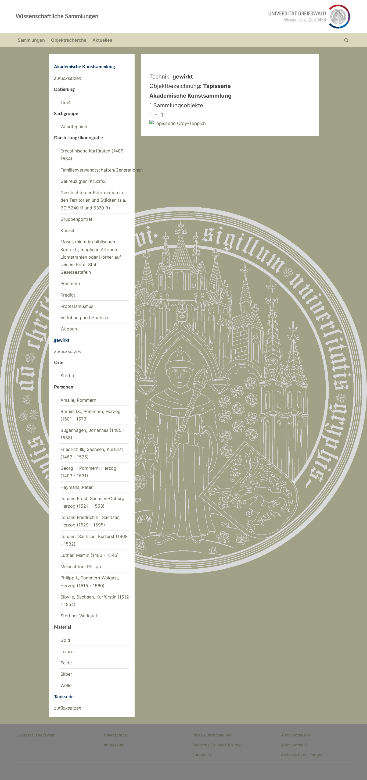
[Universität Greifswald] (254, 17)
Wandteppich (73, 126)
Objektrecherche (69, 40)
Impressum (114, 745)
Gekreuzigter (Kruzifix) (83, 181)
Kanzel (67, 230)
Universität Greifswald (35, 735)
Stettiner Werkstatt (79, 615)
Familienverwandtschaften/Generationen (101, 170)
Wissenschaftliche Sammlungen (57, 16)
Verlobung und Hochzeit (85, 317)
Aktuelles (102, 40)
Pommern (70, 283)
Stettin (67, 375)
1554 (65, 102)
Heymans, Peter (76, 487)
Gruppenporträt (76, 219)
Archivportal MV (295, 735)
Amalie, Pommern (78, 400)
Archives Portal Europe (301, 755)
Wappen (68, 329)
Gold (65, 640)
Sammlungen (31, 40)
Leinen (67, 651)
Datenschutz (115, 735)
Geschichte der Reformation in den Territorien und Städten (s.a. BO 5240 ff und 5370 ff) (93, 200)
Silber (66, 674)
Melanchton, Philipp (80, 566)
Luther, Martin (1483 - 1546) (89, 555)
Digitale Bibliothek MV (212, 735)
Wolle (65, 685)
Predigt (67, 295)
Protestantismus (76, 306)
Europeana (202, 755)
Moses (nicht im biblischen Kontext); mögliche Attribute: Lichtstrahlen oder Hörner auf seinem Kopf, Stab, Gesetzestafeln (90, 257)
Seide (66, 662)
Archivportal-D (294, 745)
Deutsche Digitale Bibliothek (217, 745)
